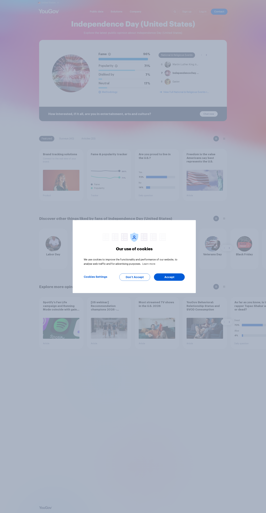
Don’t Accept (135, 277)
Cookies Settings (95, 276)
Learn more (148, 264)
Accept (169, 277)
